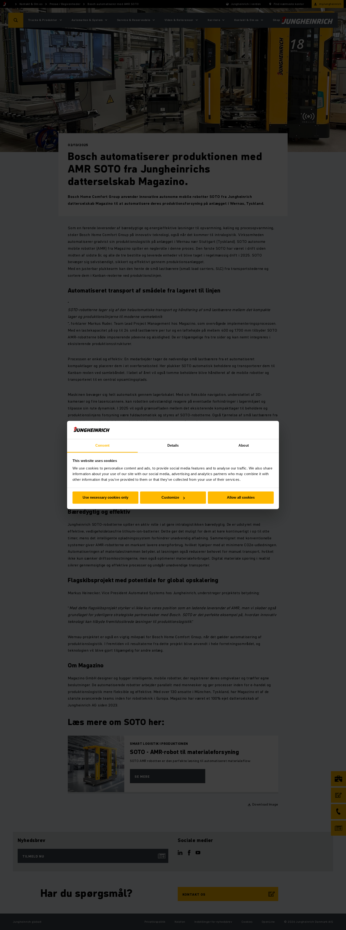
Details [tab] (173, 445)
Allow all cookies (241, 498)
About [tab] (243, 445)
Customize (170, 498)
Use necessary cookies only (105, 498)
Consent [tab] (102, 445)
